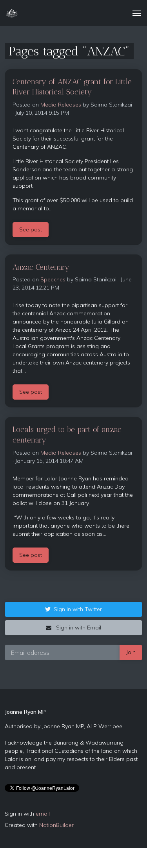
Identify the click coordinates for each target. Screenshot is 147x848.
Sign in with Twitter (78, 609)
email (43, 813)
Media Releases (60, 104)
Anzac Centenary (41, 267)
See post (30, 229)
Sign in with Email (77, 627)
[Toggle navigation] (137, 13)
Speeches (52, 279)
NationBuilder (56, 824)
